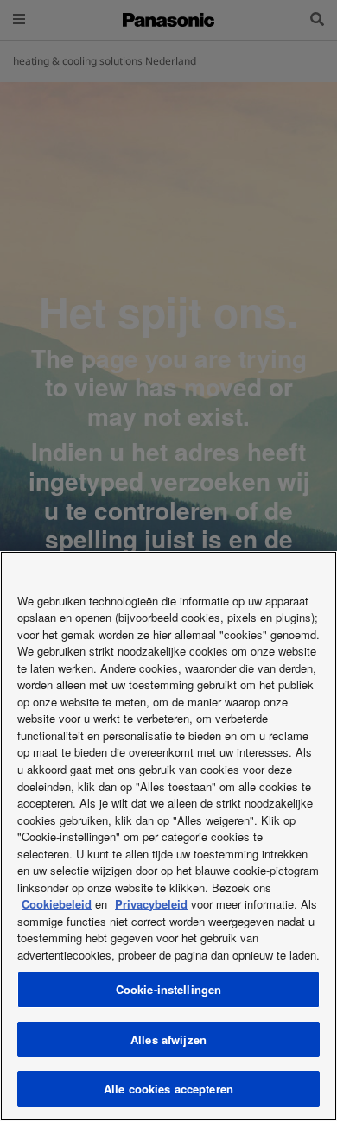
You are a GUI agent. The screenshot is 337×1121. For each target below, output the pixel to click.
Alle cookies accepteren (168, 1088)
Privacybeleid (151, 904)
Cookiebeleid (57, 904)
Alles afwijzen (168, 1039)
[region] (168, 836)
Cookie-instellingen (168, 989)
